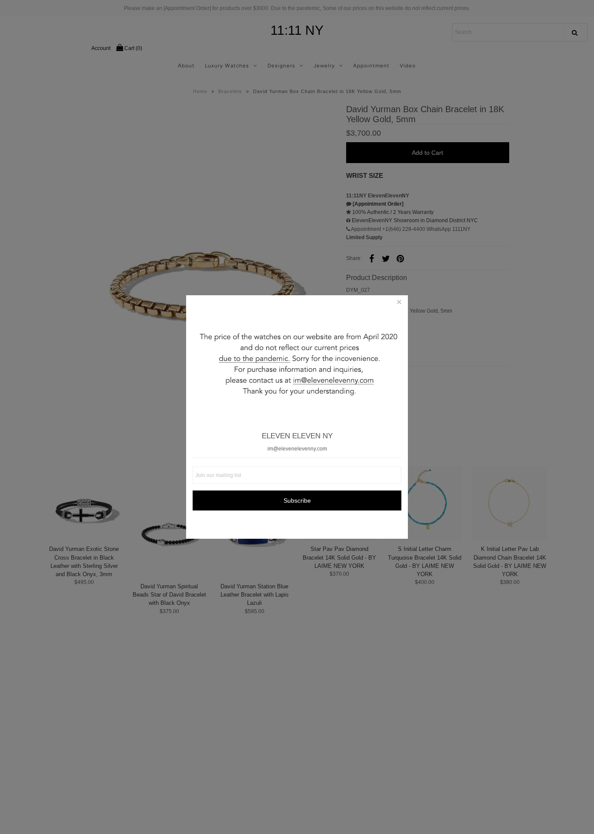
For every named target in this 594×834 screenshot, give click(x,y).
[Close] (399, 303)
